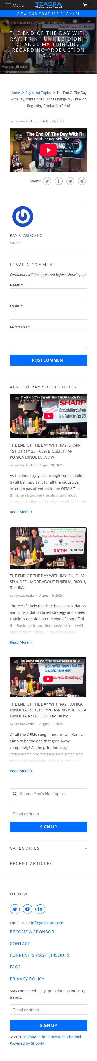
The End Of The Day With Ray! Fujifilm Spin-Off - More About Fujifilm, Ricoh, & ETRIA (48, 581)
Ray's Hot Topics (38, 92)
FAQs (15, 967)
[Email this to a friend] (81, 181)
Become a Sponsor (32, 932)
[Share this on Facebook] (58, 181)
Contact (20, 943)
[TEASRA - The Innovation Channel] (48, 5)
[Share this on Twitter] (46, 181)
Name (16, 285)
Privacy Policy (27, 979)
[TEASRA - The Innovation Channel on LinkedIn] (41, 909)
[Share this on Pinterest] (69, 181)
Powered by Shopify (27, 1043)
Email (16, 306)
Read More (20, 511)
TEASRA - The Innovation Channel (52, 1036)
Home (15, 92)
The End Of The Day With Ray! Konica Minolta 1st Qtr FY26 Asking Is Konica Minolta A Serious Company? (48, 710)
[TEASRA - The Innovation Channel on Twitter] (16, 909)
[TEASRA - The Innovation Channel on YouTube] (28, 909)
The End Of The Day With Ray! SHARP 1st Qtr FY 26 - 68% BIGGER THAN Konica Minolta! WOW (45, 451)
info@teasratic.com (47, 922)
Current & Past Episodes (40, 955)
